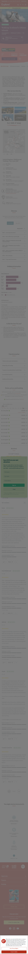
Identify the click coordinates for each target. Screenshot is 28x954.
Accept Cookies (14, 951)
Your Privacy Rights (14, 948)
